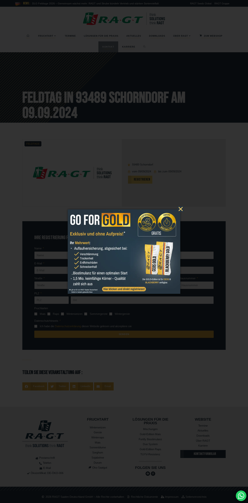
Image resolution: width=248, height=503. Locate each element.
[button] (181, 209)
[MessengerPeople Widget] (241, 496)
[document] (124, 251)
